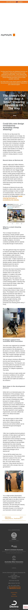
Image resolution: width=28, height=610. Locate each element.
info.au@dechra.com (15, 587)
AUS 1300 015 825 (11, 1)
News (14, 115)
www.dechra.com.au (15, 588)
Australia (20, 2)
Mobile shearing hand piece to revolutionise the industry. (12, 198)
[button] (14, 35)
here (25, 81)
